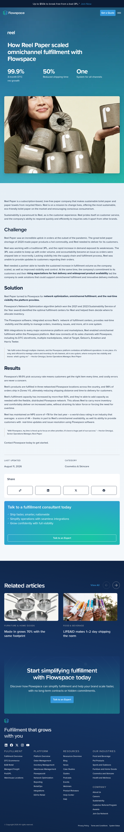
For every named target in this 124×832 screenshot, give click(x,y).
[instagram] (22, 745)
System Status (114, 825)
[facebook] (11, 745)
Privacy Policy (83, 825)
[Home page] (13, 13)
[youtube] (28, 745)
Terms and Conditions (99, 825)
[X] (17, 745)
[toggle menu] (119, 13)
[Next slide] (116, 585)
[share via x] (76, 490)
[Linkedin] (6, 745)
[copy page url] (20, 490)
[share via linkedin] (48, 490)
